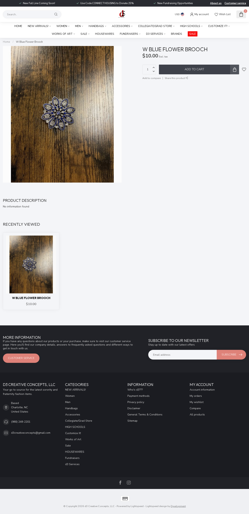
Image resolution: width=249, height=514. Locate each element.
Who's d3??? (135, 390)
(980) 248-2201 (20, 422)
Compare (195, 408)
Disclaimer (133, 408)
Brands (176, 34)
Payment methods (138, 396)
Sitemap (132, 421)
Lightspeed (137, 506)
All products (197, 414)
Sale (84, 34)
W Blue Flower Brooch (29, 42)
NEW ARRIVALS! (38, 26)
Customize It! (217, 26)
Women (61, 26)
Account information (202, 390)
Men (78, 26)
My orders (196, 396)
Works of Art (62, 34)
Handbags (96, 26)
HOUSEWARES (104, 34)
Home (18, 26)
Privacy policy (135, 402)
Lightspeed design (156, 506)
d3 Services (154, 34)
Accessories (121, 26)
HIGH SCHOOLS (190, 26)
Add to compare (151, 78)
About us (216, 3)
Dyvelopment (178, 506)
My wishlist (196, 402)
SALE (192, 34)
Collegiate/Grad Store (155, 26)
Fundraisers (129, 34)
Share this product (175, 78)
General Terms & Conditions (144, 414)
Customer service (235, 3)
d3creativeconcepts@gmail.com (30, 433)
